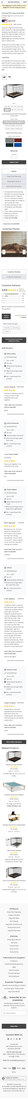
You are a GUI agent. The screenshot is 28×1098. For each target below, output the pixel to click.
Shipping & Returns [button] (14, 181)
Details (14, 171)
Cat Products (14, 921)
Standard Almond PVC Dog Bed (14, 794)
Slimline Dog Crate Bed (14, 850)
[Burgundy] (18, 140)
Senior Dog (16, 327)
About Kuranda (14, 970)
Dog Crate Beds (14, 918)
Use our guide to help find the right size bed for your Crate (14, 114)
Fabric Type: (14, 119)
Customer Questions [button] (14, 277)
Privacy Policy (14, 946)
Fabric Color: (14, 136)
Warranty (14, 943)
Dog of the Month (14, 991)
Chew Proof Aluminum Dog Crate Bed (14, 880)
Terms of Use (14, 949)
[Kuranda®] (14, 2)
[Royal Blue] (18, 145)
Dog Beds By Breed (14, 930)
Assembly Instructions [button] (14, 186)
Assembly (7, 327)
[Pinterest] (17, 1039)
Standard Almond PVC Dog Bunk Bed (14, 825)
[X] (14, 1039)
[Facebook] (8, 1039)
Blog (14, 967)
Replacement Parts (14, 927)
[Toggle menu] (2, 2)
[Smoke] (9, 140)
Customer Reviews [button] (14, 272)
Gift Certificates (14, 976)
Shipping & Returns (14, 939)
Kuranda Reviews (14, 973)
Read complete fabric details (14, 132)
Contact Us (14, 961)
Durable (6, 331)
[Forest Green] (9, 145)
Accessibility (14, 952)
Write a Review (6, 316)
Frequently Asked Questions (14, 964)
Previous (3, 252)
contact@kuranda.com (17, 1060)
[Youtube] (19, 1039)
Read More (5, 57)
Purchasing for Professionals (14, 988)
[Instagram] (11, 1039)
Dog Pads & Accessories (14, 924)
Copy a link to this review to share (15, 414)
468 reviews (18, 24)
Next (24, 252)
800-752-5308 (17, 1052)
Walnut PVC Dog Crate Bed (14, 764)
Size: (14, 103)
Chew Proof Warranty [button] (14, 176)
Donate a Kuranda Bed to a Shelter (14, 985)
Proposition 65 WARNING (11, 224)
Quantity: (14, 154)
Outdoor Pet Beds (14, 915)
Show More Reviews (14, 742)
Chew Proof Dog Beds (14, 912)
